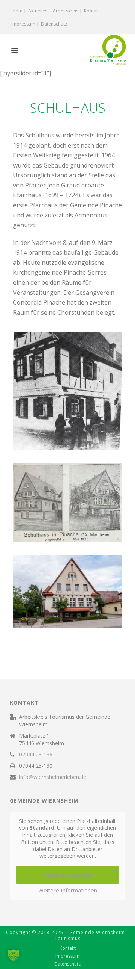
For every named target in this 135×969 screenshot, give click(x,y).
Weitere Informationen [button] (67, 890)
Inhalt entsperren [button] (68, 874)
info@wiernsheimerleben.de (52, 777)
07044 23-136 (35, 754)
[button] (13, 955)
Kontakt (68, 948)
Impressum (68, 956)
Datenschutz (67, 964)
